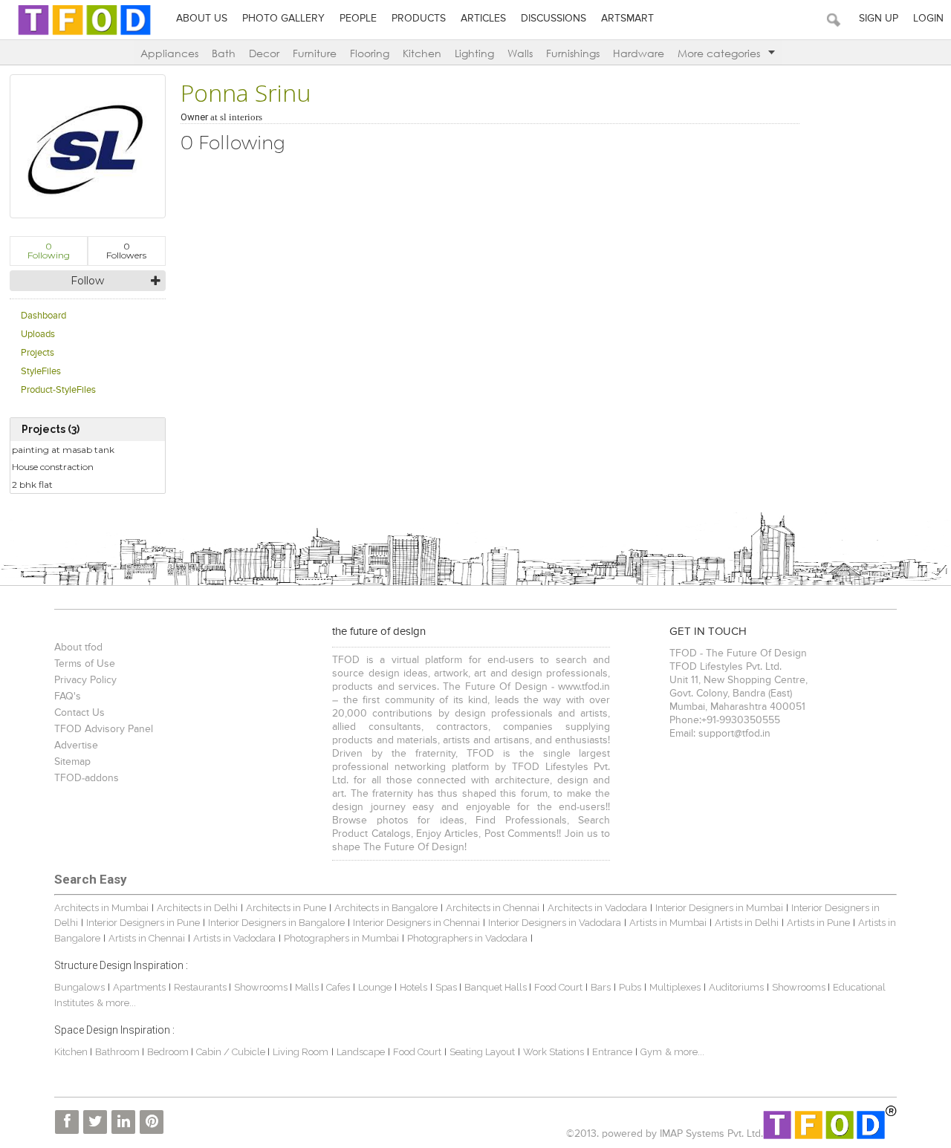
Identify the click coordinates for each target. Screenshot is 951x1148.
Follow (87, 280)
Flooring (369, 53)
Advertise (76, 745)
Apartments (139, 987)
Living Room (300, 1051)
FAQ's (67, 696)
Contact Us (79, 713)
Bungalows (79, 987)
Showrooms (262, 987)
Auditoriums (736, 987)
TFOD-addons (86, 778)
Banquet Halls (496, 987)
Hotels (413, 987)
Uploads (38, 334)
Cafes (338, 987)
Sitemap (72, 762)
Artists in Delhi (747, 922)
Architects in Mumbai (101, 907)
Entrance (612, 1051)
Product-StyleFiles (58, 390)
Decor (264, 53)
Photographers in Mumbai (341, 938)
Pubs (630, 987)
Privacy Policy (85, 680)
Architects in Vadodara (597, 907)
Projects (37, 353)
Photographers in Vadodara (467, 938)
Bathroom (118, 1051)
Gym (651, 1051)
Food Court (558, 987)
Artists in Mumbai (668, 922)
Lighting (474, 53)
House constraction (53, 466)
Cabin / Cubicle (231, 1051)
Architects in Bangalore (386, 907)
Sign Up (878, 18)
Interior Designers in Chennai (416, 922)
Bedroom (169, 1051)
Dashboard (43, 316)
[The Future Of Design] (84, 34)
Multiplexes (675, 987)
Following (48, 251)
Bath (224, 53)
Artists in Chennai (146, 938)
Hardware (638, 53)
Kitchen (422, 53)
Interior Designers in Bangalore (276, 922)
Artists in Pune (818, 922)
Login (928, 18)
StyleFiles (41, 371)
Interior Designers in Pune (143, 922)
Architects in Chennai (492, 907)
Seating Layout (482, 1051)
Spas (447, 987)
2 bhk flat (32, 484)
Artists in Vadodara (234, 938)
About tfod (78, 647)
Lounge (375, 987)
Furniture (315, 53)
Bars (601, 987)
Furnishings (573, 53)
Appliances (169, 53)
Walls (520, 53)
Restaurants (201, 987)
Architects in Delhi (197, 907)
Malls (308, 987)
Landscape (361, 1051)
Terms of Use (84, 664)
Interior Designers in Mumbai (719, 907)
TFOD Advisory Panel (103, 729)
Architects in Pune (286, 907)
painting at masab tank (63, 449)
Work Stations (553, 1051)
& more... (116, 1002)
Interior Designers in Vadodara (554, 922)
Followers (126, 251)
